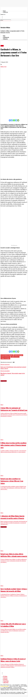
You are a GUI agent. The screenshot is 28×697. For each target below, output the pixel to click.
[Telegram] (16, 120)
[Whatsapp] (14, 120)
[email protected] (4, 686)
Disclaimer (5, 679)
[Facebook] (10, 120)
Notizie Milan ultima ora (7, 355)
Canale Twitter (15, 356)
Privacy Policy (6, 681)
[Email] (18, 120)
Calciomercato (6, 37)
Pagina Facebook (18, 355)
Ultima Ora (5, 12)
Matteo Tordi (3, 66)
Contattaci (5, 678)
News (4, 11)
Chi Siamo (5, 676)
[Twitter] (12, 120)
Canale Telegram (5, 358)
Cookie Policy (5, 682)
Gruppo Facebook (5, 356)
